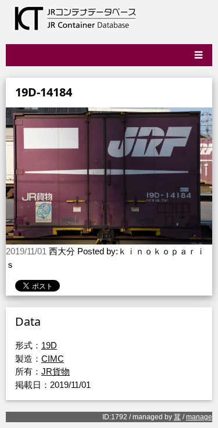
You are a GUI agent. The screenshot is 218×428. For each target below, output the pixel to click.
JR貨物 (55, 371)
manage (199, 417)
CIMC (52, 359)
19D (49, 345)
